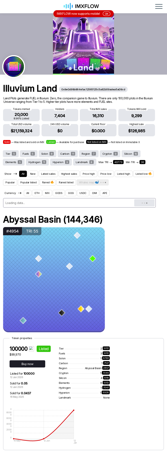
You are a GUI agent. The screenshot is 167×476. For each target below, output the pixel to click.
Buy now (27, 364)
